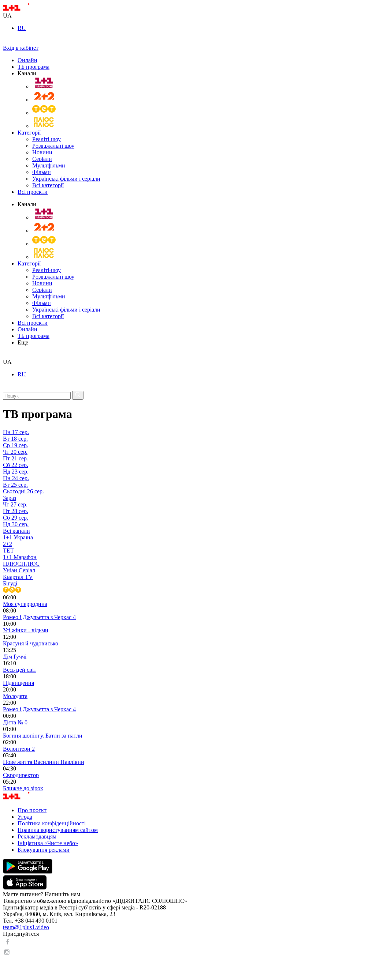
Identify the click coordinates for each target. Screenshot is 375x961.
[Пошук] (77, 395)
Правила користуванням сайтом (58, 830)
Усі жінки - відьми (25, 630)
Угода (25, 817)
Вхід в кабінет (20, 48)
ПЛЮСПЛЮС (21, 564)
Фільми (41, 172)
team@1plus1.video (26, 927)
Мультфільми (48, 165)
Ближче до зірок (23, 788)
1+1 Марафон (20, 557)
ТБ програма (33, 67)
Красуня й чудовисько (30, 643)
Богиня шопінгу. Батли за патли (42, 735)
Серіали (42, 159)
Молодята (15, 696)
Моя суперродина (25, 604)
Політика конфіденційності (52, 823)
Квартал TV (18, 577)
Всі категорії (48, 185)
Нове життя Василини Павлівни (43, 762)
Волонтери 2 (19, 749)
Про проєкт (32, 810)
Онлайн (27, 60)
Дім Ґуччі (14, 656)
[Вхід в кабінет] (6, 41)
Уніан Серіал (19, 570)
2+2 (7, 544)
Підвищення (18, 683)
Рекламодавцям (37, 836)
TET (8, 550)
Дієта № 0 (15, 722)
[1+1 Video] (26, 9)
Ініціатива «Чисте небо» (48, 843)
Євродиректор (21, 775)
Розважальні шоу (53, 146)
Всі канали (16, 531)
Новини (42, 152)
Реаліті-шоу (46, 139)
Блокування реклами (44, 850)
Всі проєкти (33, 192)
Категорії (29, 132)
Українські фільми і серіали (66, 179)
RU (22, 28)
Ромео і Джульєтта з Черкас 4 (39, 617)
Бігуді (10, 583)
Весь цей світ (19, 670)
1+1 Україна (18, 537)
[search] (5, 355)
